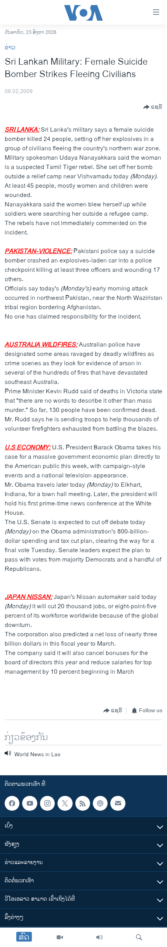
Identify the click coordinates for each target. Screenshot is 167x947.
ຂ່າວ (10, 47)
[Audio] (99, 937)
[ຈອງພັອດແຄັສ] (117, 803)
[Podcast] (100, 803)
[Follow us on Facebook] (12, 803)
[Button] (152, 107)
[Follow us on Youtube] (29, 803)
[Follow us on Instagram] (47, 803)
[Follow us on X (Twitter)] (64, 803)
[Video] (59, 937)
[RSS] (82, 803)
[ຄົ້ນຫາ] (139, 937)
